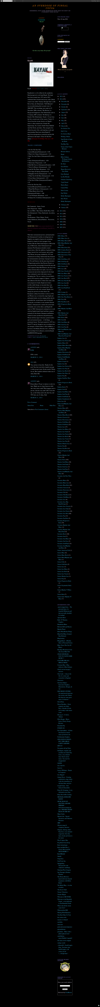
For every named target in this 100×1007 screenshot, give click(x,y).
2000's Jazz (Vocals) (63, 271)
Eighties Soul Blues (62, 392)
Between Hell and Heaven (64, 627)
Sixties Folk (60, 562)
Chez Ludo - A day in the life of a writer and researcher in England (64, 676)
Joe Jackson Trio (65, 128)
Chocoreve (60, 680)
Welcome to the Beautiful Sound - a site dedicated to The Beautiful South (64, 901)
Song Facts (60, 859)
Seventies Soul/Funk (63, 543)
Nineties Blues (61, 408)
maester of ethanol (62, 920)
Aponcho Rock (61, 617)
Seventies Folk (61, 492)
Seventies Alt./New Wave (64, 476)
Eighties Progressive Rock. (64, 382)
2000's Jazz (60, 269)
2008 (61, 224)
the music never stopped (64, 940)
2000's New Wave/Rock (63, 297)
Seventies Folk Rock (63, 495)
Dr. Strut (63, 164)
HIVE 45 (59, 746)
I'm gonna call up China (64, 748)
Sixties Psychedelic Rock (64, 585)
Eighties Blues (61, 343)
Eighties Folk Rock (62, 354)
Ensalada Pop (61, 726)
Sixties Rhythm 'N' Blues (64, 590)
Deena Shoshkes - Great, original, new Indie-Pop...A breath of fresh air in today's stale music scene (64, 708)
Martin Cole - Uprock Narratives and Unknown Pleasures (64, 818)
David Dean (60, 702)
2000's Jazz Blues (62, 273)
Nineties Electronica (63, 420)
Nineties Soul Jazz (62, 467)
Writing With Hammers (64, 912)
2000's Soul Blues (62, 322)
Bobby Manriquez (66, 196)
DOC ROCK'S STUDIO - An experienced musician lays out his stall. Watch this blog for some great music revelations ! (64, 695)
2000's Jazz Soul (62, 283)
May (62, 120)
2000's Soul (60, 320)
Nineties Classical (62, 417)
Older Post (52, 405)
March (63, 126)
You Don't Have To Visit (64, 915)
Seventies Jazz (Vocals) (63, 506)
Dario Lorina (64, 190)
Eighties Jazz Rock (62, 371)
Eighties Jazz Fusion (63, 340)
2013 (61, 211)
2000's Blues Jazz (62, 238)
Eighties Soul (61, 389)
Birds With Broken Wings (64, 631)
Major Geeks (61, 814)
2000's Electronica (62, 252)
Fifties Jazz (60, 401)
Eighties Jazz (61, 338)
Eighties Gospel (61, 361)
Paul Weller (64, 193)
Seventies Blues (61, 480)
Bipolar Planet (61, 629)
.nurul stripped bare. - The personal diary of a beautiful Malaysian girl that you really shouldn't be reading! (64, 611)
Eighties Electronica (63, 352)
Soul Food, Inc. (61, 861)
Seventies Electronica (63, 490)
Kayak (30, 60)
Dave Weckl (64, 198)
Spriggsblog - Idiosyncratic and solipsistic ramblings (63, 865)
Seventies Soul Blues (63, 539)
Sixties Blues (61, 553)
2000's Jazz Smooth (62, 280)
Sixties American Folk (63, 550)
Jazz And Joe (61, 765)
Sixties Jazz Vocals (62, 574)
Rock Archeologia (62, 845)
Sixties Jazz (60, 567)
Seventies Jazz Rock (63, 513)
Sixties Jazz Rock (62, 571)
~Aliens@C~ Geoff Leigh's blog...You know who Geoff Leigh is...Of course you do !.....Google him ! (64, 949)
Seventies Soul (61, 536)
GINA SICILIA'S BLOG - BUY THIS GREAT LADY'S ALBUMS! (64, 741)
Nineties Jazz (61, 427)
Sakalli (59, 856)
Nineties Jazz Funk (62, 432)
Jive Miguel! (60, 775)
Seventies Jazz (61, 499)
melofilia (59, 922)
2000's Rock (60, 317)
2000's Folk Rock (62, 264)
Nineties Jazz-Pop (62, 441)
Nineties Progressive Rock (64, 451)
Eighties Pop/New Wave (64, 378)
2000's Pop (60, 299)
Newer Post (31, 405)
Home (41, 405)
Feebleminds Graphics (63, 737)
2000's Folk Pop (61, 261)
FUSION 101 (61, 728)
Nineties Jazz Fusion (63, 434)
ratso (32, 362)
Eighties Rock (61, 387)
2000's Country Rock (63, 250)
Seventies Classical (62, 487)
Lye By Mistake (65, 177)
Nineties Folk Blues (62, 422)
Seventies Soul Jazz (62, 541)
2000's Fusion (61, 266)
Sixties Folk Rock (62, 564)
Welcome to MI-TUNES (64, 897)
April (63, 123)
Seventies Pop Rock (62, 518)
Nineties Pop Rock (62, 448)
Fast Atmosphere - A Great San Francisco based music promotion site (64, 732)
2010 (61, 219)
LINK (32, 350)
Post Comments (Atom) (41, 409)
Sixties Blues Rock (62, 555)
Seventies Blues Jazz (63, 483)
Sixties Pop (60, 579)
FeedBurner (68, 992)
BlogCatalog (60, 638)
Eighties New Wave (62, 373)
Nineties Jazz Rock (62, 436)
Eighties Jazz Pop (62, 368)
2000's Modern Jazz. (63, 294)
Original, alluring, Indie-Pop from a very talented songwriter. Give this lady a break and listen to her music (64, 834)
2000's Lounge (61, 292)
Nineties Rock (61, 459)
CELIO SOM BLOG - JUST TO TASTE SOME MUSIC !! (64, 656)
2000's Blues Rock (62, 241)
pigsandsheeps (61, 929)
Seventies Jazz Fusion (63, 511)
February (64, 205)
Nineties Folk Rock (62, 424)
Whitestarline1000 (62, 910)
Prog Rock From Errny (63, 843)
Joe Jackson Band (66, 134)
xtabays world (61, 943)
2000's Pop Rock (62, 302)
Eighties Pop (60, 376)
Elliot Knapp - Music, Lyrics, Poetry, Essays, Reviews (64, 721)
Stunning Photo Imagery (64, 870)
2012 (61, 213)
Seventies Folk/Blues (63, 497)
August (63, 112)
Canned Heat (64, 188)
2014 (61, 99)
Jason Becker (64, 166)
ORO (58, 823)
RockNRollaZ (61, 854)
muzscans (60, 924)
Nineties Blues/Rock (63, 415)
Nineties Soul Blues (62, 462)
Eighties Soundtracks (63, 399)
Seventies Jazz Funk (63, 509)
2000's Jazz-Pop (61, 285)
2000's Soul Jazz (62, 324)
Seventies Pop (61, 516)
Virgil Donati (64, 182)
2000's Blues (60, 236)
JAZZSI (59, 763)
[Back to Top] (98, 1006)
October (63, 107)
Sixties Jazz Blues (62, 569)
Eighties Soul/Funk (62, 396)
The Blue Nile (65, 144)
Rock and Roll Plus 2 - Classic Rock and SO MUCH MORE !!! (63, 849)
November (64, 104)
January (63, 207)
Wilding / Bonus (65, 136)
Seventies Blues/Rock (63, 485)
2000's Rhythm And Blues (64, 308)
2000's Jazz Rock (62, 278)
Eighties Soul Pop (62, 394)
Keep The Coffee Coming (64, 794)
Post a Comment (32, 402)
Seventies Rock (61, 534)
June (62, 118)
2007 (61, 227)
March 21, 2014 (36, 357)
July (62, 115)
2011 (61, 216)
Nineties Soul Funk (62, 464)
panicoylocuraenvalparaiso (64, 927)
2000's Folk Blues (62, 259)
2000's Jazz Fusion (62, 276)
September (64, 109)
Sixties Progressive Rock (64, 581)
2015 (61, 96)
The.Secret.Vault (62, 890)
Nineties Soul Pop (62, 469)
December (64, 101)
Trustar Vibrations (62, 892)
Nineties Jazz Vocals (63, 439)
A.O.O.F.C (33, 347)
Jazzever (59, 768)
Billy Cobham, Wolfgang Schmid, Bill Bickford (66, 159)
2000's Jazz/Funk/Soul (63, 288)
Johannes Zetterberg (66, 179)
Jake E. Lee (64, 131)
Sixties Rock (60, 594)
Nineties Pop (61, 446)
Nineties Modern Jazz (63, 443)
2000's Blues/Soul (62, 247)
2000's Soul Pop (61, 327)
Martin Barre (64, 185)
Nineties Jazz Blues (62, 429)
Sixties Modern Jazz (63, 576)
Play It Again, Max (62, 840)
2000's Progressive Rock (40, 337)
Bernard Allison (65, 151)
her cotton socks (61, 917)
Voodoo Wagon (61, 894)
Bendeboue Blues (62, 624)
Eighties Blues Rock (63, 345)
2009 (61, 222)
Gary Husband (65, 174)
